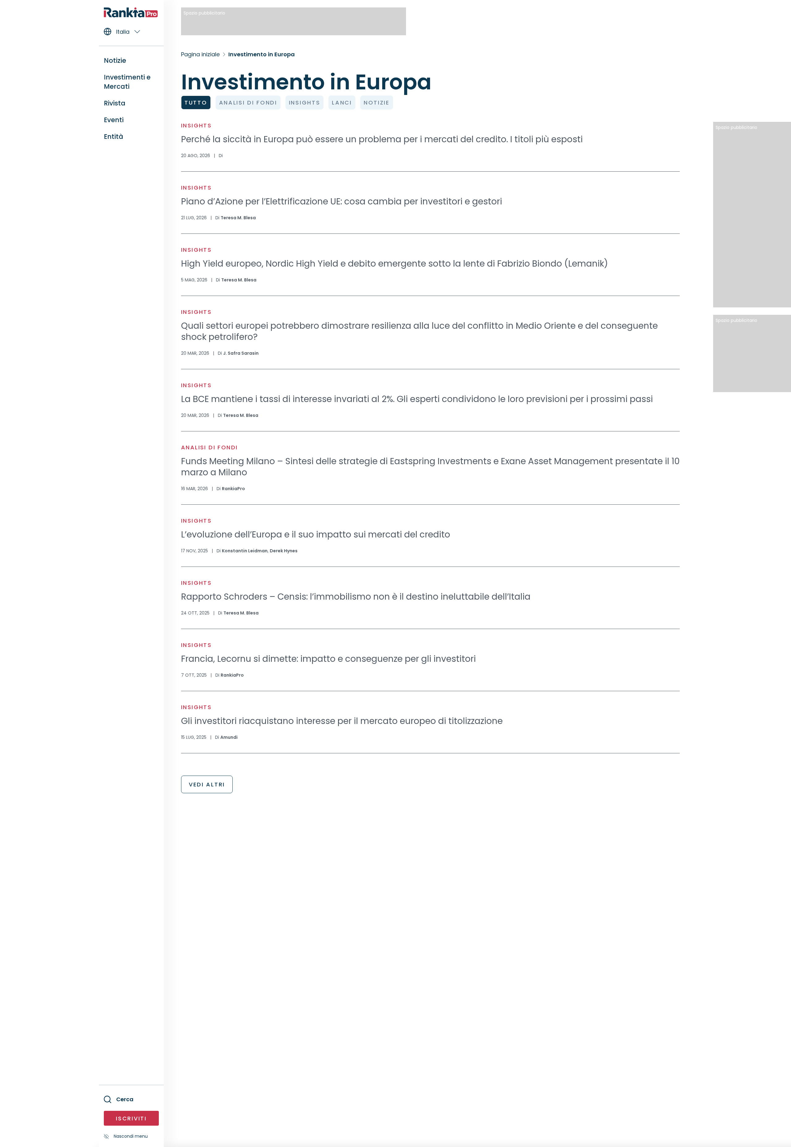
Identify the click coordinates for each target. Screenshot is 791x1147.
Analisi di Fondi (248, 102)
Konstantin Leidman (245, 551)
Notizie (377, 102)
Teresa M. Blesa (238, 218)
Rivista (114, 103)
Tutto (195, 102)
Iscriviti (131, 1118)
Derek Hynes (284, 551)
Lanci (342, 102)
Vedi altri (207, 784)
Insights (304, 102)
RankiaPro (233, 489)
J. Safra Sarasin (241, 353)
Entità (113, 136)
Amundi (229, 737)
